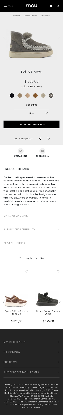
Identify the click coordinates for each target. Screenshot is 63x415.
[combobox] (31, 113)
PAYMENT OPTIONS (14, 243)
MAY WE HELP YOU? (15, 342)
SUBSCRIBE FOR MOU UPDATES (21, 372)
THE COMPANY (12, 352)
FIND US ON (10, 362)
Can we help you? (23, 138)
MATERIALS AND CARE (16, 216)
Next (58, 37)
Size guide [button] (31, 104)
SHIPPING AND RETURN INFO (19, 229)
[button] (52, 5)
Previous (4, 37)
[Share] (40, 138)
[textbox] (31, 113)
